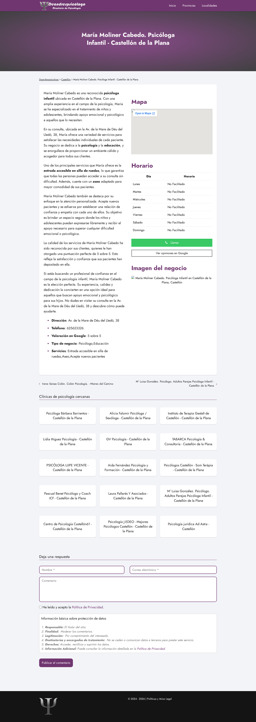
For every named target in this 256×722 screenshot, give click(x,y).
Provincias (189, 5)
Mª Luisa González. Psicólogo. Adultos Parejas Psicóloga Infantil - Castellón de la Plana (175, 383)
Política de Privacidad (87, 607)
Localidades (209, 5)
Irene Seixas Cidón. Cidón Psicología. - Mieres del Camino (77, 384)
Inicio (172, 5)
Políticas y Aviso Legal (159, 699)
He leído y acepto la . (73, 607)
